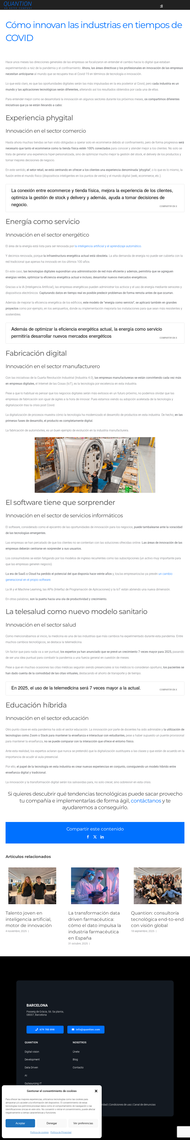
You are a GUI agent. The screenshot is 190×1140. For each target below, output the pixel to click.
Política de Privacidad (60, 1132)
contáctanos (146, 800)
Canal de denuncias (144, 1104)
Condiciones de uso (120, 1104)
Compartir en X (168, 206)
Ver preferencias (83, 1123)
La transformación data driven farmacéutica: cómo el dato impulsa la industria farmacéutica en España (95, 886)
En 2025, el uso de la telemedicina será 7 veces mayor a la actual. (76, 687)
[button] (96, 1091)
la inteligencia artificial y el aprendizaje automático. (108, 246)
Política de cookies (39, 1132)
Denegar (52, 1123)
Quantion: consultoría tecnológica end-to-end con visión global (158, 886)
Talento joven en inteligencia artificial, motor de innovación (32, 886)
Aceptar (20, 1123)
